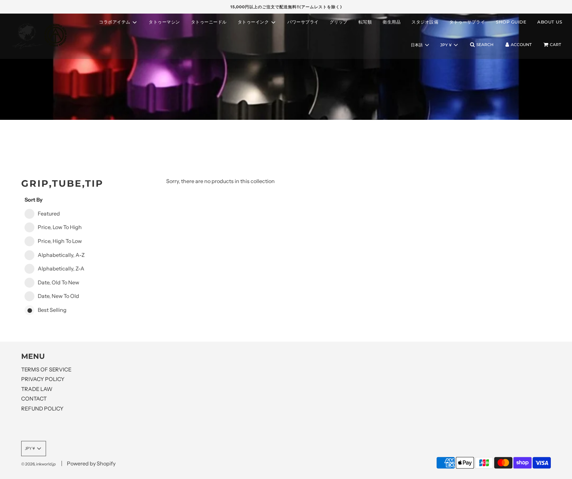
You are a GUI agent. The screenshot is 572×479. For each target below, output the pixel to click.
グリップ (339, 21)
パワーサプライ (303, 21)
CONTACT (34, 398)
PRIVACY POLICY (43, 379)
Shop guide (511, 21)
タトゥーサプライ (467, 21)
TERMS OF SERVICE (46, 369)
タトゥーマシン (164, 21)
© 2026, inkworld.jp (38, 463)
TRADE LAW (36, 389)
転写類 (365, 21)
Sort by (33, 199)
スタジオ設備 (424, 21)
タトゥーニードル (209, 21)
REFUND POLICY (42, 408)
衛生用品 (392, 21)
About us (549, 21)
